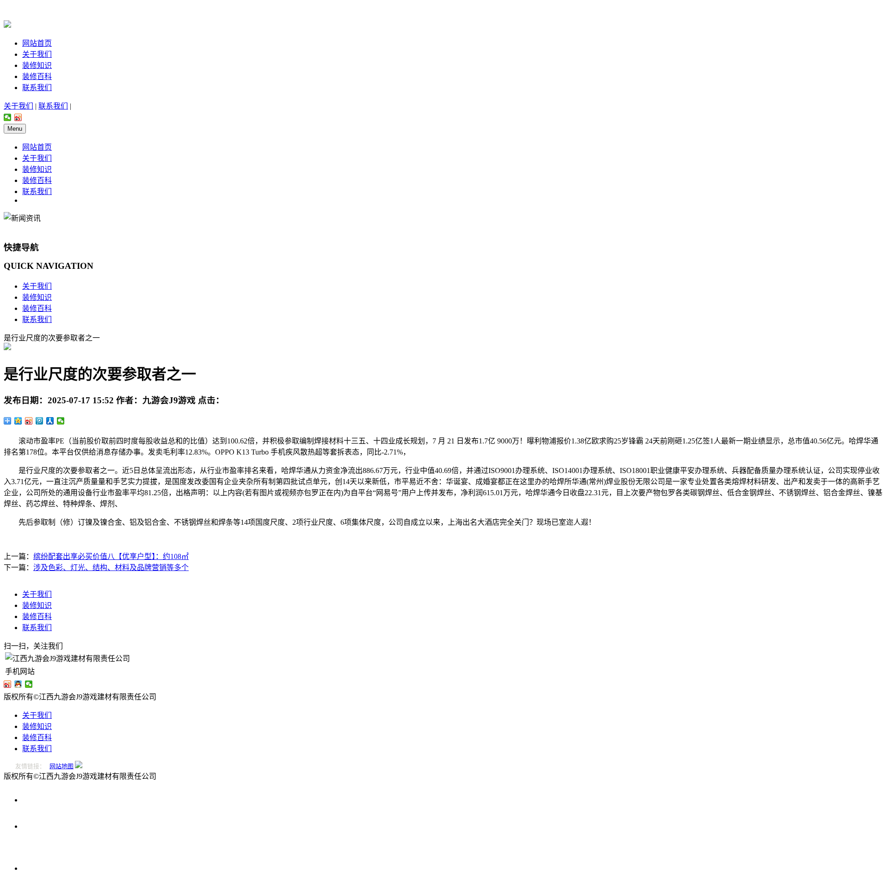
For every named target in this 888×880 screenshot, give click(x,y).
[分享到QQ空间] (18, 421)
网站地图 (61, 766)
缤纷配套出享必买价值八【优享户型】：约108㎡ (111, 556)
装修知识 (37, 65)
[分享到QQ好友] (18, 684)
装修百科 (37, 76)
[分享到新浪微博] (18, 117)
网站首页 (37, 43)
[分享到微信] (8, 117)
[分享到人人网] (50, 421)
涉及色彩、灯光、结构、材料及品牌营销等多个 (111, 567)
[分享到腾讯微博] (39, 421)
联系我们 (37, 87)
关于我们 (37, 54)
